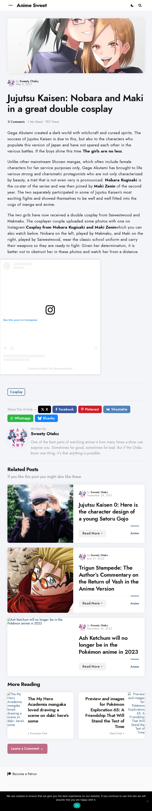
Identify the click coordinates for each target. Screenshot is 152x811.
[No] (147, 801)
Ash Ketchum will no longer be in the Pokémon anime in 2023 (108, 644)
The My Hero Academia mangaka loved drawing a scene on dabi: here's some (48, 710)
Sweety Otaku (29, 81)
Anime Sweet (32, 5)
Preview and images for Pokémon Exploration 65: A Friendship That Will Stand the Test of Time (104, 712)
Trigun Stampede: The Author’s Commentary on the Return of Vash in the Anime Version (108, 578)
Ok (77, 805)
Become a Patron (24, 774)
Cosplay (16, 392)
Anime (134, 533)
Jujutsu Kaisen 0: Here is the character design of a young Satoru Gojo (108, 511)
